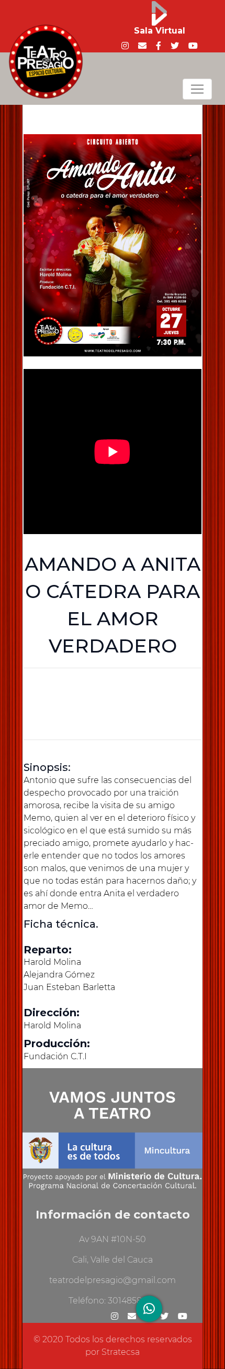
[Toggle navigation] (197, 89)
